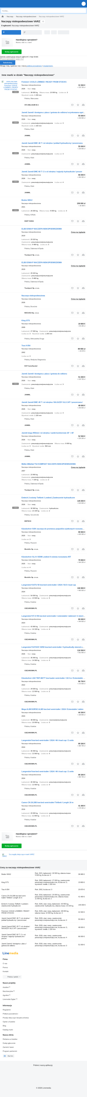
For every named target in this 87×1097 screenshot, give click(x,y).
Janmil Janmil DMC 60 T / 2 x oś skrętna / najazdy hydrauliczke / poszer (52, 172)
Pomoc (5, 967)
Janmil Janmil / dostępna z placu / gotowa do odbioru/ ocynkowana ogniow (54, 112)
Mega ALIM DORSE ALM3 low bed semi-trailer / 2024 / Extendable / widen (52, 709)
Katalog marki (8, 1030)
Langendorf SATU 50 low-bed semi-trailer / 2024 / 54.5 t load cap (49, 585)
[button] (83, 3)
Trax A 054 (26, 346)
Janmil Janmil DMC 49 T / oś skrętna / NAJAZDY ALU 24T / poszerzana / (52, 402)
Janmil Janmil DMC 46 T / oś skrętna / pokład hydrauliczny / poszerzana (52, 143)
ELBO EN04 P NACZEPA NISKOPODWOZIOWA (42, 229)
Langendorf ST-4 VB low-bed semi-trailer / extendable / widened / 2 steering (54, 616)
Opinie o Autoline (9, 1022)
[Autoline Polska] (14, 3)
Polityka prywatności (10, 1014)
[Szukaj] (83, 10)
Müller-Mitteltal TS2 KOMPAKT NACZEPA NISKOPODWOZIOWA (49, 464)
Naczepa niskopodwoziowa (33, 296)
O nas (5, 963)
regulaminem (48, 66)
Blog (4, 1026)
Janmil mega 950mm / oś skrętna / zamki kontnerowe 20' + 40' (48, 433)
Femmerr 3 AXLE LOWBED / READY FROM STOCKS (44, 82)
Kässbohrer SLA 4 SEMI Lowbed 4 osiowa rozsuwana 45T (46, 557)
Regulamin (7, 1010)
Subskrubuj (7, 62)
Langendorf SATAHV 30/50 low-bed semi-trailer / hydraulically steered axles (54, 647)
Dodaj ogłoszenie (11, 52)
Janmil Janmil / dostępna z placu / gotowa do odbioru (44, 374)
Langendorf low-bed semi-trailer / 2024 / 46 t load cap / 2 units (48, 740)
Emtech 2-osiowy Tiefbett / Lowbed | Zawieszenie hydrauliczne (48, 498)
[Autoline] (2, 16)
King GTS (26, 320)
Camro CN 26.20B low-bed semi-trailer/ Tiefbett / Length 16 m (47, 802)
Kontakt (5, 971)
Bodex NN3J (27, 200)
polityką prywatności (34, 66)
